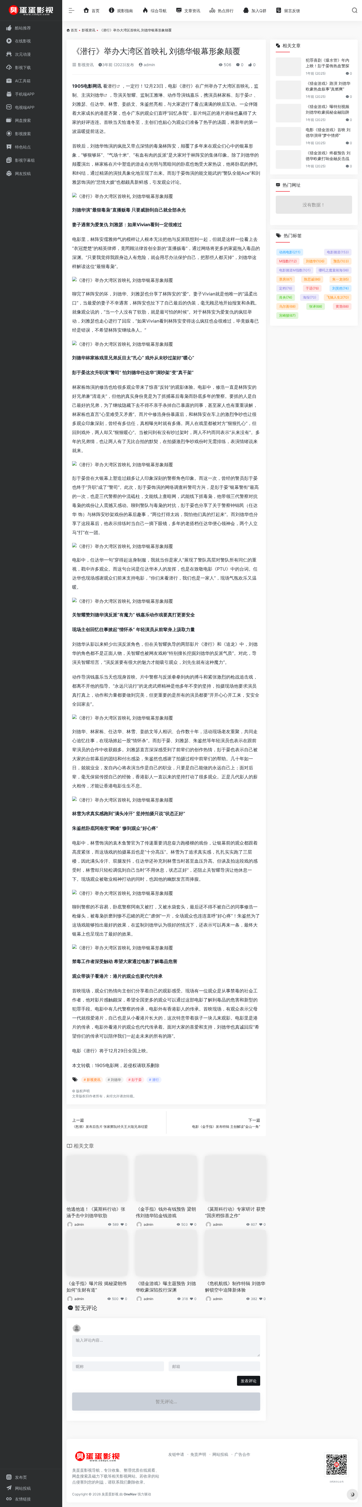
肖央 (285, 297)
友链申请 (176, 1454)
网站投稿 (220, 1454)
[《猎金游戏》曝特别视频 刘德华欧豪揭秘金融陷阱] (288, 113)
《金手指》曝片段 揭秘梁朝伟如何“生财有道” (96, 1287)
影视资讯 (88, 30)
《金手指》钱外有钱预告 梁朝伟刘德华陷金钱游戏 (166, 1212)
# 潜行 (154, 1080)
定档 (285, 288)
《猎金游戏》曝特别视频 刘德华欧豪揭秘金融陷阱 (327, 109)
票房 (285, 279)
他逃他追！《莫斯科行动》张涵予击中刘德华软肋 (95, 1212)
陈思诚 (312, 279)
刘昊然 (340, 288)
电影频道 (338, 252)
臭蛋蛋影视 (110, 1494)
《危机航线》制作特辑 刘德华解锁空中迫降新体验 (235, 1287)
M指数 (288, 261)
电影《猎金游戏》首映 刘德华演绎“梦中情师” (328, 132)
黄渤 (342, 306)
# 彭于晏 (135, 1080)
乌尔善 (287, 306)
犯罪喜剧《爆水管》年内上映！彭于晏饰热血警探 (327, 63)
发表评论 (249, 1380)
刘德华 (97, 95)
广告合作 (242, 1454)
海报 (309, 297)
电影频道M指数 (295, 270)
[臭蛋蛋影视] (97, 1458)
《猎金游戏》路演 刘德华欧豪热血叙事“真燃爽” (328, 86)
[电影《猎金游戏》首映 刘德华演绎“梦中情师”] (288, 136)
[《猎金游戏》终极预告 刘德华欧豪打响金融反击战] (288, 159)
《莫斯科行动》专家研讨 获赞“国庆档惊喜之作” (235, 1212)
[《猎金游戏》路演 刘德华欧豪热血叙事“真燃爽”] (288, 90)
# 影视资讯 (92, 1080)
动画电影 (289, 252)
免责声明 (198, 1454)
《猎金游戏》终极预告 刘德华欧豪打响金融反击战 (328, 155)
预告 (341, 261)
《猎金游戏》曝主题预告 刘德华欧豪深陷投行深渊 (166, 1287)
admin (149, 64)
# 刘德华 (114, 1080)
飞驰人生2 (338, 297)
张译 (315, 306)
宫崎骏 (287, 315)
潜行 (112, 86)
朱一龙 (340, 279)
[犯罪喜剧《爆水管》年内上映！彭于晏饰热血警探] (288, 66)
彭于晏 (242, 95)
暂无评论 (86, 1308)
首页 (74, 30)
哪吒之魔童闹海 (334, 270)
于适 (312, 288)
